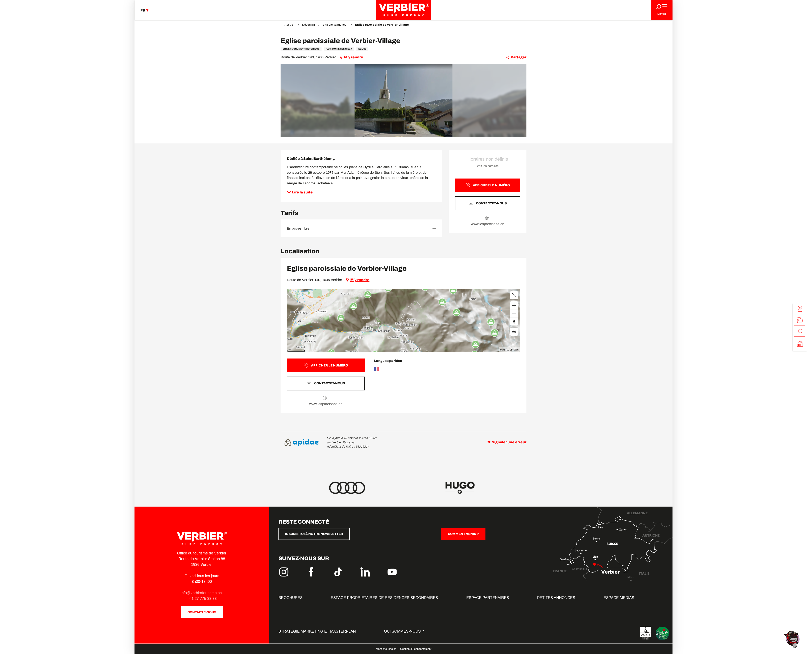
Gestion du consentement (415, 648)
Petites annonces (556, 598)
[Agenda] (800, 344)
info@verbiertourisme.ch (202, 593)
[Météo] (799, 331)
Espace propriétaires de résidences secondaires (384, 598)
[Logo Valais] (645, 633)
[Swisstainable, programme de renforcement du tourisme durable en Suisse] (662, 633)
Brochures (290, 598)
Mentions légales (386, 648)
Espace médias (619, 598)
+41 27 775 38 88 (202, 598)
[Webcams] (799, 308)
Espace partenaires (487, 598)
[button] (404, 100)
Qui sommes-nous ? (404, 631)
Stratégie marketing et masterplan (317, 631)
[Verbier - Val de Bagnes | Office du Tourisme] (403, 10)
